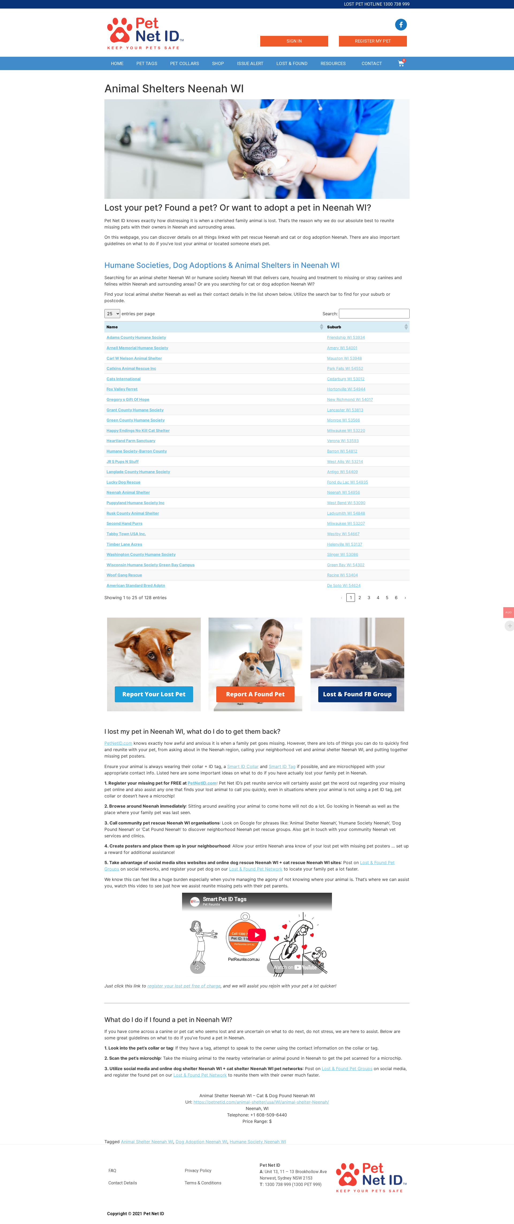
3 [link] (369, 597)
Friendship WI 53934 (346, 337)
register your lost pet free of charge (184, 986)
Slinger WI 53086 (342, 554)
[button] (321, 327)
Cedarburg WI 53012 (346, 379)
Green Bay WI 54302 (346, 564)
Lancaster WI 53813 (345, 410)
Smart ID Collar (243, 766)
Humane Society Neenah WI (258, 1141)
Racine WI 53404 (342, 575)
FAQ (112, 1170)
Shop (218, 63)
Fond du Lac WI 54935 (347, 482)
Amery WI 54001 (342, 347)
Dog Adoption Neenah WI (201, 1141)
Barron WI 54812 (342, 451)
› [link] (405, 597)
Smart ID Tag (282, 766)
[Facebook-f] (401, 25)
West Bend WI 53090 (346, 502)
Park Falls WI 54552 (345, 368)
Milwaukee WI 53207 (346, 523)
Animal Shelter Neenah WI (147, 1141)
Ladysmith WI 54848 (346, 513)
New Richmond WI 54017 (350, 399)
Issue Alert (250, 63)
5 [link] (387, 597)
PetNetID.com (118, 743)
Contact (372, 63)
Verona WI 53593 (343, 440)
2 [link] (359, 597)
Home (117, 63)
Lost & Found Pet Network (255, 869)
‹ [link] (341, 597)
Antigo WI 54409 (342, 471)
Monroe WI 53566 (343, 420)
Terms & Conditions (203, 1182)
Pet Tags (147, 63)
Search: (330, 313)
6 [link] (396, 597)
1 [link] (351, 597)
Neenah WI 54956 (343, 492)
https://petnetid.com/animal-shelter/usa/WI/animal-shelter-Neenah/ (261, 1102)
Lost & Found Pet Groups (347, 1068)
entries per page (138, 313)
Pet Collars (184, 63)
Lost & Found (292, 63)
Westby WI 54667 (343, 533)
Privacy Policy (198, 1170)
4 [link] (378, 597)
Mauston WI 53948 (344, 358)
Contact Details (122, 1182)
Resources (333, 63)
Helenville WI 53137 (344, 544)
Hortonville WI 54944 (346, 389)
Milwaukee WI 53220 (346, 430)
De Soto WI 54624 (344, 585)
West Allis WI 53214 (345, 461)
